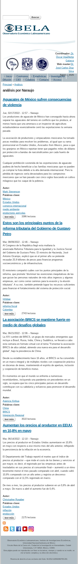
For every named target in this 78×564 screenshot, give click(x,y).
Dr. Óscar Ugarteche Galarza (65, 57)
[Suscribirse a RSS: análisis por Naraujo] (4, 522)
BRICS (6, 411)
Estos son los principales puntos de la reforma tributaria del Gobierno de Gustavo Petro (36, 228)
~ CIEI (17, 79)
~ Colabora (29, 79)
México (6, 198)
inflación (7, 510)
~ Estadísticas (38, 76)
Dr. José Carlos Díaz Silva (65, 68)
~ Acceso (56, 79)
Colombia (8, 309)
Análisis (18, 84)
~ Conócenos (21, 76)
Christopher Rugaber (13, 499)
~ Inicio (8, 76)
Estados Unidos (11, 202)
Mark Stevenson (11, 191)
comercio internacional (14, 205)
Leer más (10, 217)
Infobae (7, 299)
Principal (7, 84)
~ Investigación (57, 76)
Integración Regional (13, 415)
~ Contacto (43, 79)
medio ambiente (11, 209)
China (6, 408)
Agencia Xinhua (11, 401)
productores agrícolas (14, 213)
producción (8, 513)
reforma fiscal (10, 306)
